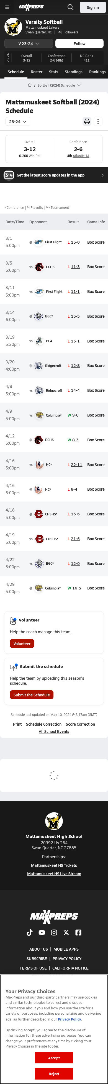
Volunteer (22, 643)
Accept (54, 1057)
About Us (38, 949)
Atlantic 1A (81, 155)
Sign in (93, 7)
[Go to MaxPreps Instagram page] (54, 933)
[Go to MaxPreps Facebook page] (78, 933)
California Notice (70, 968)
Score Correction (80, 723)
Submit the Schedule (32, 695)
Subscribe (37, 958)
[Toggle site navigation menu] (7, 7)
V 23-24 (26, 43)
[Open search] (70, 7)
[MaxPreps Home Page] (30, 85)
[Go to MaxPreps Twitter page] (66, 933)
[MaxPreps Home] (31, 7)
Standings (74, 71)
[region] (54, 1029)
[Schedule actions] (98, 121)
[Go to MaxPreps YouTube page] (41, 933)
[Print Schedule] (87, 121)
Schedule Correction (43, 723)
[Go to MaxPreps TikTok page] (29, 933)
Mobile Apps (66, 949)
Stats (53, 71)
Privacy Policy (67, 958)
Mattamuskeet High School (54, 836)
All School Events (54, 731)
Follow (80, 43)
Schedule (16, 71)
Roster (36, 71)
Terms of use (33, 968)
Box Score (96, 242)
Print (17, 723)
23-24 (14, 121)
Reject (54, 1073)
